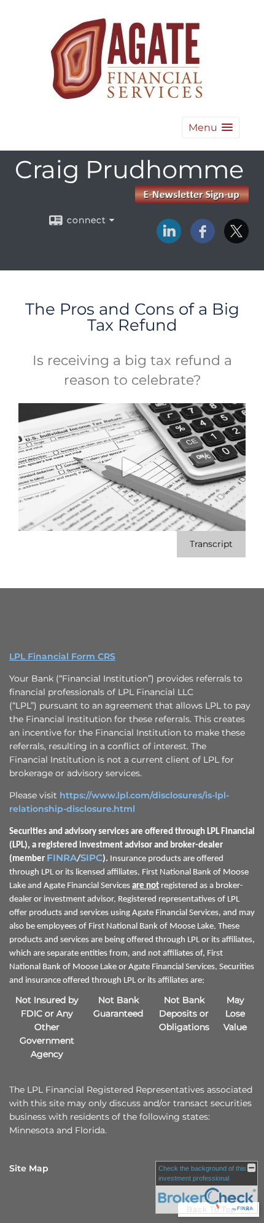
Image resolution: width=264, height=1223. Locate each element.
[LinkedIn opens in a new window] (169, 239)
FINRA (62, 857)
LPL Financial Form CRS (62, 656)
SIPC (91, 857)
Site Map (29, 1168)
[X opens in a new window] (236, 239)
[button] (210, 127)
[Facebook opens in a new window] (202, 239)
